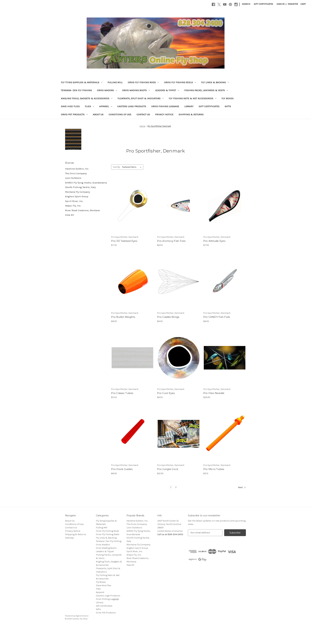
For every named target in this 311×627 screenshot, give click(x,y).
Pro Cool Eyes (166, 393)
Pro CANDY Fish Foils (216, 316)
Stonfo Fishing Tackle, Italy (80, 187)
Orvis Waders (105, 90)
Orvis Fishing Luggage (165, 106)
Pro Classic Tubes (122, 393)
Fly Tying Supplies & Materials (80, 82)
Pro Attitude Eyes (214, 240)
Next (240, 487)
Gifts (228, 106)
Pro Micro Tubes (213, 469)
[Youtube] (224, 4)
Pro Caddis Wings (168, 316)
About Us (98, 114)
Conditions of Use (120, 114)
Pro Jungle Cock (167, 469)
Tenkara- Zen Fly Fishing (76, 90)
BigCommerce (82, 616)
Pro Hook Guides (121, 469)
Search (246, 4)
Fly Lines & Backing (213, 82)
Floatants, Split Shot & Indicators (139, 98)
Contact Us (143, 114)
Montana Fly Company (77, 191)
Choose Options (132, 208)
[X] (219, 4)
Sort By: (116, 167)
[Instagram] (236, 4)
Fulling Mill (115, 82)
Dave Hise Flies (70, 106)
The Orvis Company (76, 173)
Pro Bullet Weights (123, 316)
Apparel (104, 106)
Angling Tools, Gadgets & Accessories (85, 98)
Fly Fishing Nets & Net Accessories (191, 98)
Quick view (130, 202)
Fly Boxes (228, 98)
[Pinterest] (230, 4)
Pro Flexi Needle (214, 393)
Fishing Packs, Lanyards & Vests (204, 90)
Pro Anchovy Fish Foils (171, 240)
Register (293, 4)
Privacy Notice (164, 114)
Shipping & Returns (191, 114)
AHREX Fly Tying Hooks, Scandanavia (86, 182)
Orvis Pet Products (73, 114)
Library (189, 106)
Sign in (280, 4)
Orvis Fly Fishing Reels (178, 82)
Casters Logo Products (131, 106)
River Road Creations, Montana (82, 210)
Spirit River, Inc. (74, 201)
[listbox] (132, 167)
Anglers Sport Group (76, 196)
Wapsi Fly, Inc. (73, 205)
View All (69, 214)
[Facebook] (213, 4)
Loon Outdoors (73, 177)
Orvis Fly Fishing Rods (142, 82)
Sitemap (69, 537)
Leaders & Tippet (165, 90)
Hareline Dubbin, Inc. (77, 168)
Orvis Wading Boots (134, 90)
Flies (88, 106)
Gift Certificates (263, 4)
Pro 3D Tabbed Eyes (124, 240)
